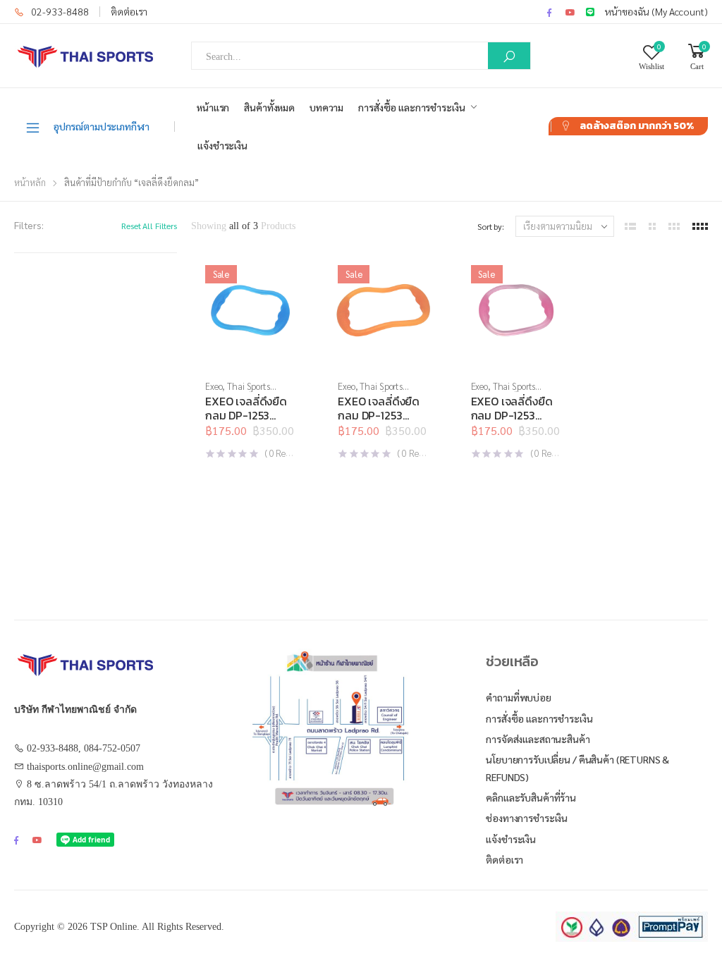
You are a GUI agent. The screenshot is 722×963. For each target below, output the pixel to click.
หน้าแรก (213, 107)
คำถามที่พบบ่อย (518, 697)
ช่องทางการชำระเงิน (527, 817)
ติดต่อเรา (129, 11)
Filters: (29, 225)
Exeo (213, 386)
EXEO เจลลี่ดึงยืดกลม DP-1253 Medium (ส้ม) (379, 415)
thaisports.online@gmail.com (85, 766)
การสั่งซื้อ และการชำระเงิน (411, 107)
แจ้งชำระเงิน (222, 145)
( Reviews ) (287, 453)
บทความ (326, 107)
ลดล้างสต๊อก (637, 125)
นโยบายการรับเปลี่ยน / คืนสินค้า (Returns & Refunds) (577, 768)
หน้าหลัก (30, 182)
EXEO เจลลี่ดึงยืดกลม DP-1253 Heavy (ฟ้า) (246, 415)
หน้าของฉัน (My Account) (656, 11)
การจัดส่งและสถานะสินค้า (537, 738)
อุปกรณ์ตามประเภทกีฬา (101, 126)
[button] (250, 355)
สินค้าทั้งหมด (269, 107)
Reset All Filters (149, 225)
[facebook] (549, 12)
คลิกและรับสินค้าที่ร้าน (531, 797)
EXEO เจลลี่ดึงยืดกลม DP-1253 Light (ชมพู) (512, 415)
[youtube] (570, 12)
